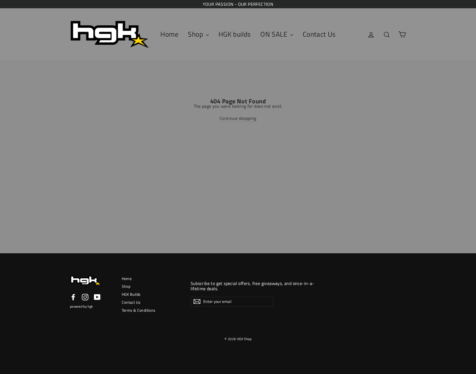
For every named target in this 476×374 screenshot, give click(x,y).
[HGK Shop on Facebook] (73, 297)
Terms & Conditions (139, 310)
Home (169, 34)
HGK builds (234, 34)
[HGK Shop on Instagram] (85, 297)
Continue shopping (238, 118)
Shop (196, 34)
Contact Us (319, 34)
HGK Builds (131, 294)
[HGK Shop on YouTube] (97, 297)
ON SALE (274, 34)
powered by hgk (81, 306)
